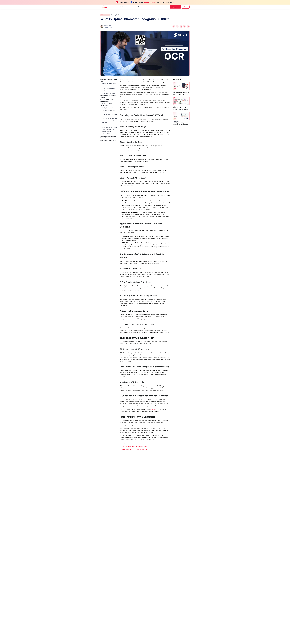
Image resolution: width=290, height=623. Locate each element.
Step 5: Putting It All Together (108, 93)
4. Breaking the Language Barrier (109, 118)
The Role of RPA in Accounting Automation (134, 446)
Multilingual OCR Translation (108, 133)
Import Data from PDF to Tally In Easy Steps (134, 449)
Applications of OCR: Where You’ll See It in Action (108, 104)
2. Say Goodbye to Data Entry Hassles (108, 111)
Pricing (133, 7)
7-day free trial (154, 409)
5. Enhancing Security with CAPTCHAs (108, 121)
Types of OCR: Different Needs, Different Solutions (107, 100)
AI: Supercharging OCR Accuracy (109, 127)
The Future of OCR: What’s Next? (108, 125)
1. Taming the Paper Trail (107, 107)
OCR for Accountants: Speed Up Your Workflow (108, 137)
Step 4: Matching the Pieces (108, 90)
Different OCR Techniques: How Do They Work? (108, 96)
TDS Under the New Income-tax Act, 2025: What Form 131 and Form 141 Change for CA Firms (181, 93)
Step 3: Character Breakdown (108, 88)
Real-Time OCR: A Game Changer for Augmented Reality (109, 130)
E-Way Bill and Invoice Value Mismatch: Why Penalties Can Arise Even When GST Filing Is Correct (181, 108)
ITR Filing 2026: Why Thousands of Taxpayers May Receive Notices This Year (180, 123)
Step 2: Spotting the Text (107, 86)
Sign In (186, 7)
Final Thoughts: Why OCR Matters (108, 140)
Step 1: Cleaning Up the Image (109, 83)
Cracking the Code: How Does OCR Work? (108, 80)
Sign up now (175, 7)
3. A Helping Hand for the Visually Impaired (109, 115)
